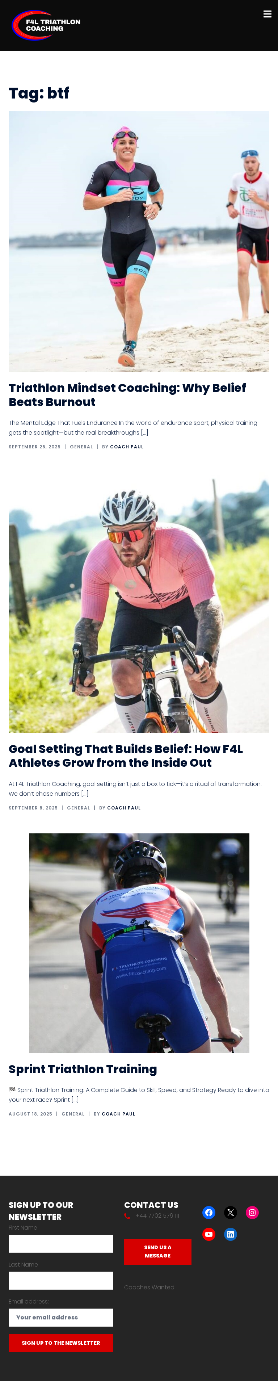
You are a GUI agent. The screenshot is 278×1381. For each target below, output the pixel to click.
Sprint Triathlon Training (83, 1069)
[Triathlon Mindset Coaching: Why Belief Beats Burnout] (139, 241)
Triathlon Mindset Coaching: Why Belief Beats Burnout (127, 395)
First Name (23, 1227)
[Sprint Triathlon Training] (139, 943)
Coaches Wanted (149, 1287)
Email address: (29, 1301)
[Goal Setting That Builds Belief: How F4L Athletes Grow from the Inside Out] (139, 602)
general (81, 447)
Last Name (23, 1264)
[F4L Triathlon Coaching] (46, 25)
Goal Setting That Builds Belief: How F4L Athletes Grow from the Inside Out (126, 756)
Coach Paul (127, 447)
